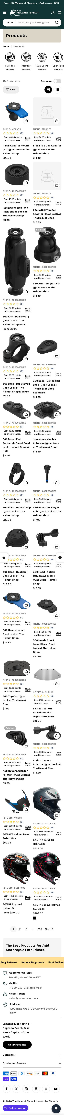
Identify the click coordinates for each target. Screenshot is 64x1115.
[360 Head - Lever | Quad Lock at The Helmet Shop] (17, 601)
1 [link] (13, 929)
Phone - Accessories (14, 191)
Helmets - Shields (43, 692)
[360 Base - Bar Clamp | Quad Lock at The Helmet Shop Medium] (17, 348)
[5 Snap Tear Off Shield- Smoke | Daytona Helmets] (47, 674)
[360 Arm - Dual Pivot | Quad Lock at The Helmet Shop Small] (17, 261)
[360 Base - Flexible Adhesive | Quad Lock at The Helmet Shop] (47, 410)
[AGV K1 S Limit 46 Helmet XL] (47, 803)
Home (6, 46)
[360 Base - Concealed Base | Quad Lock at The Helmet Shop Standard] (47, 347)
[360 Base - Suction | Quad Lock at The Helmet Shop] (17, 538)
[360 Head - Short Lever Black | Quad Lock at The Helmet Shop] (47, 606)
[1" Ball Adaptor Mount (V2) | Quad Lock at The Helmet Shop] (17, 111)
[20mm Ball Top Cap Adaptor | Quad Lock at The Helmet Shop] (47, 176)
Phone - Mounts (12, 129)
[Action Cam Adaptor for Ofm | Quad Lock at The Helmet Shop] (17, 738)
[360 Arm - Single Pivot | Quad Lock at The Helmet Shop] (47, 245)
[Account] (53, 12)
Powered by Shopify (46, 1101)
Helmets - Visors (12, 818)
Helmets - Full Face (44, 824)
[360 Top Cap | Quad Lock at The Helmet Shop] (17, 668)
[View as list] (57, 90)
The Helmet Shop (22, 1101)
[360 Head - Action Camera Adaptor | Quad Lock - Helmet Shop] (47, 538)
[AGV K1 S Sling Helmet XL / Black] (47, 868)
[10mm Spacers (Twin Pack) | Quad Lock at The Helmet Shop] (17, 175)
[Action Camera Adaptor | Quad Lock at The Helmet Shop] (47, 732)
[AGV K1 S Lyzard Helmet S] (17, 868)
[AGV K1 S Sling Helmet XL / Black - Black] (34, 918)
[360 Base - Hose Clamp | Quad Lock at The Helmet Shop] (17, 473)
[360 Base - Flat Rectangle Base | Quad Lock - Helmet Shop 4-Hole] (17, 410)
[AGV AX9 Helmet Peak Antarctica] (17, 800)
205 (39, 929)
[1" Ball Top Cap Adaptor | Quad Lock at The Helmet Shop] (47, 111)
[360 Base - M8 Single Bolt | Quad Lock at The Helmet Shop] (47, 473)
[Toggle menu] (5, 12)
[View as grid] (48, 90)
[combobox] (32, 22)
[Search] (57, 23)
